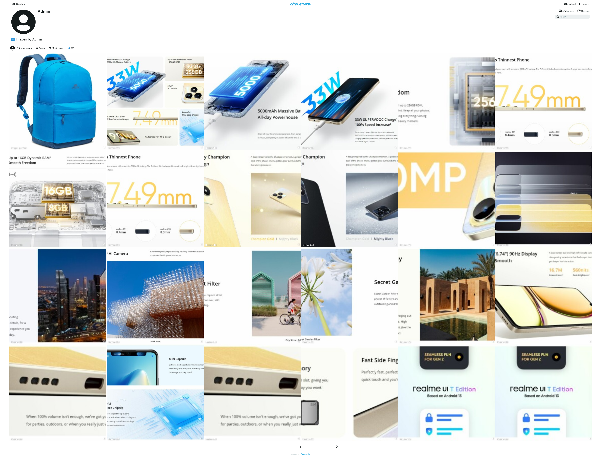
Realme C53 (113, 148)
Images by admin (19, 148)
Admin (44, 11)
